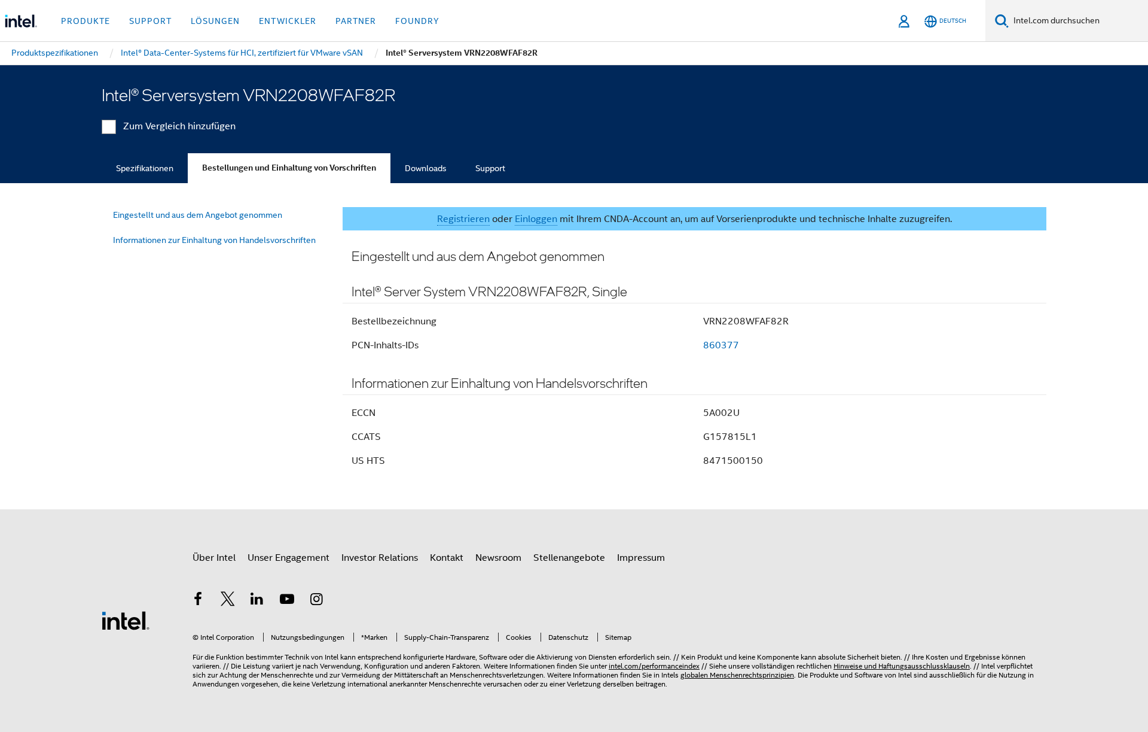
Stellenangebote (569, 558)
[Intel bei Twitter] (228, 601)
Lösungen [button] (215, 21)
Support (490, 168)
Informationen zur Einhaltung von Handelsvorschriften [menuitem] (214, 240)
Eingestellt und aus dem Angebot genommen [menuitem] (197, 214)
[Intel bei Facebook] (198, 601)
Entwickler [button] (287, 21)
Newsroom (498, 558)
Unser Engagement (288, 558)
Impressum (641, 558)
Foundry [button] (417, 21)
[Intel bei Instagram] (316, 601)
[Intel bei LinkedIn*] (257, 601)
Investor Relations (379, 558)
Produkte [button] (85, 21)
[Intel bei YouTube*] (287, 601)
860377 (721, 345)
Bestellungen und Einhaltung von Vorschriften (289, 168)
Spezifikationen (144, 168)
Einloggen (536, 219)
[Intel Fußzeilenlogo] (125, 620)
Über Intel (214, 558)
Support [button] (150, 21)
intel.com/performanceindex (654, 665)
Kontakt (446, 558)
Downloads (426, 168)
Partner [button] (355, 21)
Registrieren (463, 219)
